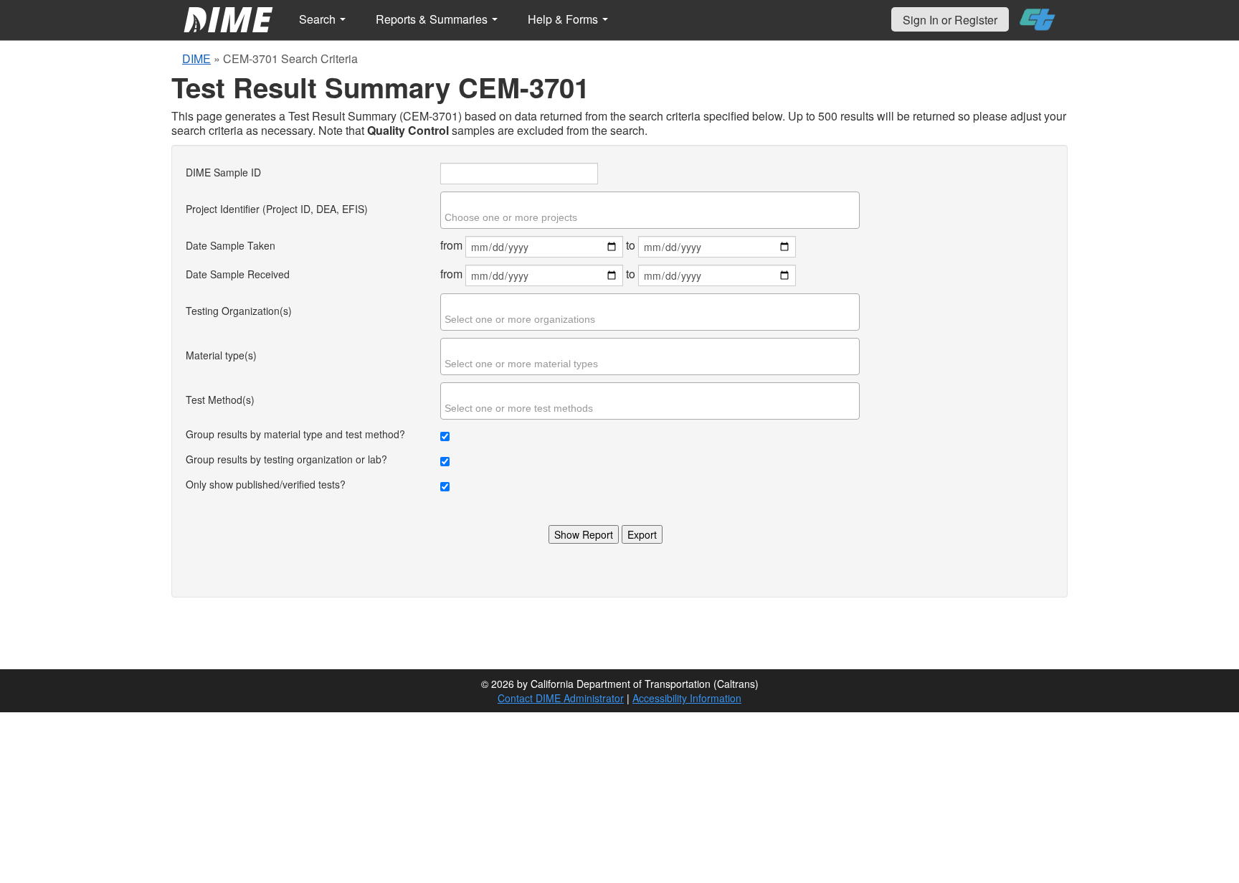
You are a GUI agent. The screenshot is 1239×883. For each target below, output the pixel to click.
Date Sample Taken (230, 245)
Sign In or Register (950, 19)
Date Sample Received (238, 274)
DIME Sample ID (223, 172)
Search (318, 19)
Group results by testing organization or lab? (286, 459)
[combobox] (650, 210)
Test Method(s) (220, 399)
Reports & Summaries (433, 19)
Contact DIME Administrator (561, 698)
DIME (196, 58)
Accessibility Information (686, 698)
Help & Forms (564, 19)
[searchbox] (652, 217)
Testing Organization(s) (239, 310)
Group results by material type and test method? (295, 434)
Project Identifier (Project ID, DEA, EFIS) (277, 209)
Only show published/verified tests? (266, 484)
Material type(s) (221, 355)
